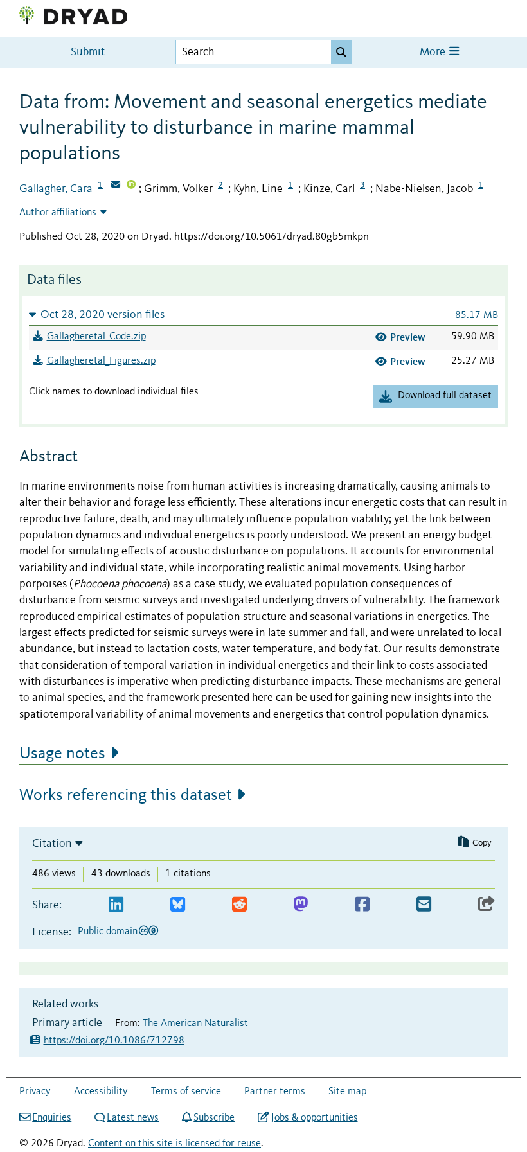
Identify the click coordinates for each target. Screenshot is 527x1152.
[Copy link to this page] (486, 905)
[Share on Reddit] (239, 905)
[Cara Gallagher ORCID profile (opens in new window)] (131, 185)
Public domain (108, 931)
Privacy (35, 1091)
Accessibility (101, 1091)
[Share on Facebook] (362, 905)
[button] (263, 314)
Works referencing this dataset (125, 795)
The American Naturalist (195, 1023)
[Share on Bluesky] (177, 905)
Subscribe (214, 1118)
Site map (347, 1091)
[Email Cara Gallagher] (115, 185)
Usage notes (62, 753)
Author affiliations (57, 213)
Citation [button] (52, 843)
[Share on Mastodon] (300, 905)
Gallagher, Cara (56, 189)
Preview (407, 337)
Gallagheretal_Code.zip (96, 337)
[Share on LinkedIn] (116, 905)
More (434, 52)
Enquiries (51, 1118)
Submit (88, 52)
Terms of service (186, 1091)
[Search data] (341, 52)
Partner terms (274, 1091)
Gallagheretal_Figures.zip (101, 361)
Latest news (133, 1118)
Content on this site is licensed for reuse (174, 1144)
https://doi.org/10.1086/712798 (114, 1041)
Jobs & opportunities (314, 1118)
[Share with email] (423, 905)
